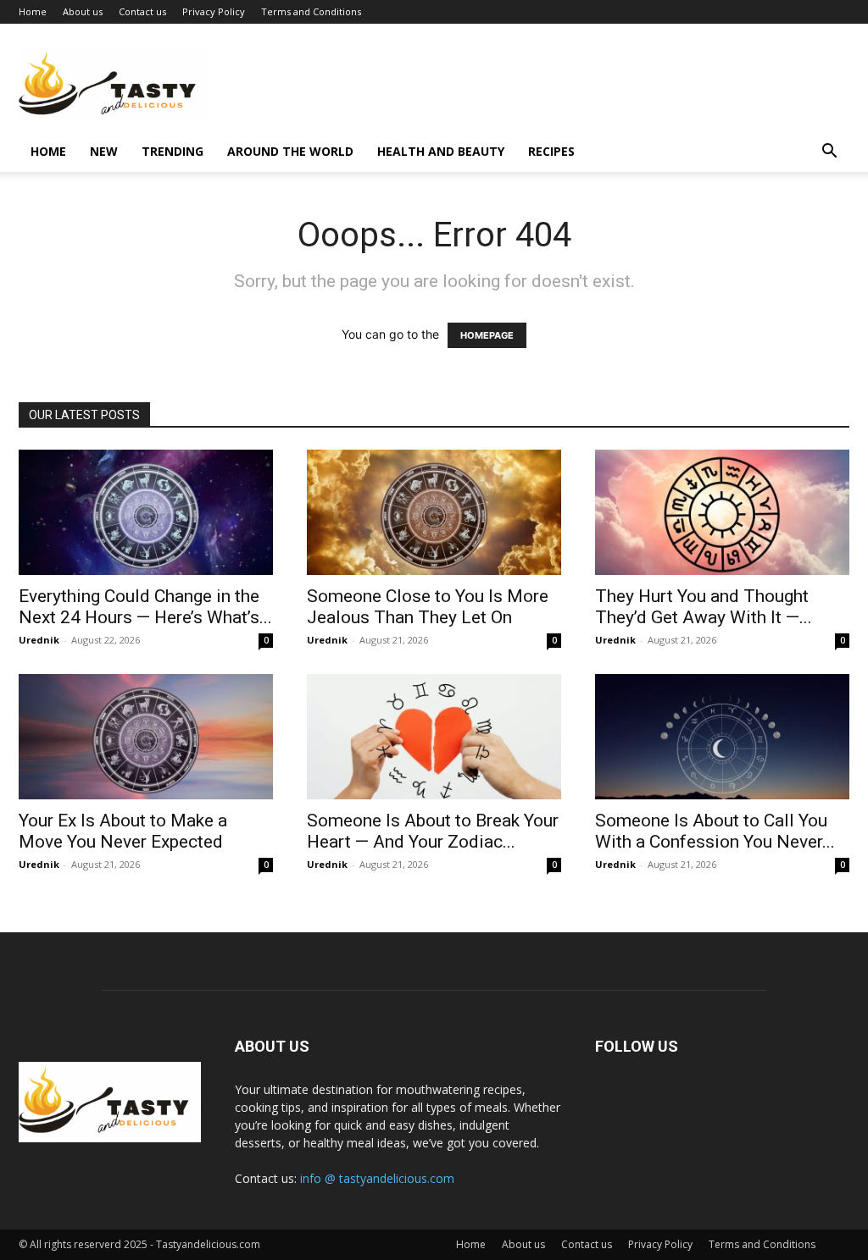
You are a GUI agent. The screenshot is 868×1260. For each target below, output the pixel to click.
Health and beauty (440, 151)
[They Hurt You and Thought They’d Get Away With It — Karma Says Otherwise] (722, 512)
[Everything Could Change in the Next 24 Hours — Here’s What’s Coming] (146, 512)
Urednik (39, 639)
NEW (104, 151)
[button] (829, 153)
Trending (172, 151)
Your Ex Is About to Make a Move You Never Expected (123, 831)
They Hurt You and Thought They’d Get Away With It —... (703, 606)
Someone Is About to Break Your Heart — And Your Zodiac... (433, 831)
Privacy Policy (213, 11)
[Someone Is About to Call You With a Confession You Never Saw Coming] (722, 736)
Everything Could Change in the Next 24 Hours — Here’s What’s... (145, 606)
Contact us (142, 11)
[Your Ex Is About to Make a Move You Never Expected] (146, 736)
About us (83, 11)
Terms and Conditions (311, 11)
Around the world (290, 151)
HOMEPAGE (487, 335)
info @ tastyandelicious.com (377, 1178)
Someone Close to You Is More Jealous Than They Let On (427, 606)
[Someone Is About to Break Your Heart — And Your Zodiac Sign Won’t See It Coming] (434, 736)
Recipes (551, 151)
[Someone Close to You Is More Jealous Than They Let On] (434, 512)
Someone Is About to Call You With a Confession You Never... (715, 831)
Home (33, 11)
